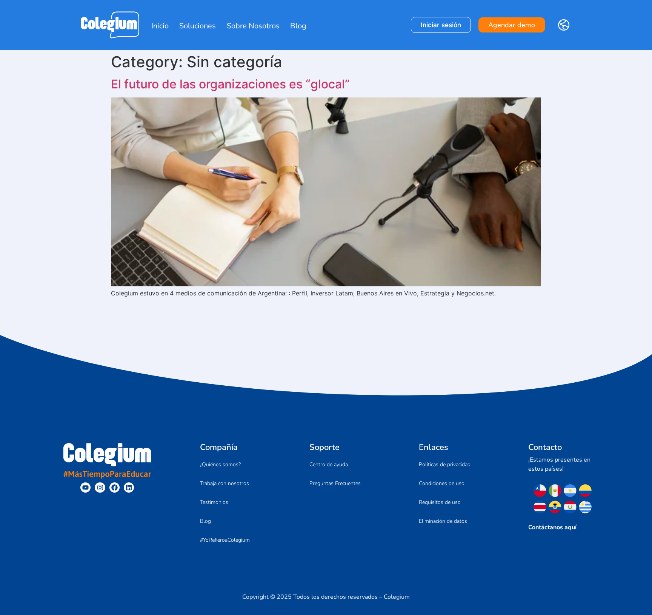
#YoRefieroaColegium (225, 540)
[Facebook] (114, 487)
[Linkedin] (129, 487)
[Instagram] (100, 487)
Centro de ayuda (328, 464)
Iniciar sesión (441, 25)
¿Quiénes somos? (220, 464)
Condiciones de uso (441, 483)
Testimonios (214, 502)
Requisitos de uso (440, 502)
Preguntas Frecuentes (335, 483)
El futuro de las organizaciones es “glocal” (230, 84)
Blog (298, 26)
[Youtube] (85, 487)
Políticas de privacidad (445, 464)
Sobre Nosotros (253, 26)
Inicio (160, 26)
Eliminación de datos (443, 521)
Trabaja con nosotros (224, 483)
